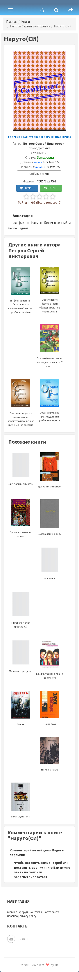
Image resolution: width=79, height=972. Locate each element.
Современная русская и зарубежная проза (39, 137)
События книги (39, 174)
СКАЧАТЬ (28, 188)
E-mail (22, 938)
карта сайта (51, 912)
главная (12, 912)
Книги (25, 22)
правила (12, 916)
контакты (36, 912)
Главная (11, 22)
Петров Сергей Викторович (30, 26)
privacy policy (28, 916)
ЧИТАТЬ (52, 188)
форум (23, 912)
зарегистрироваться (30, 877)
